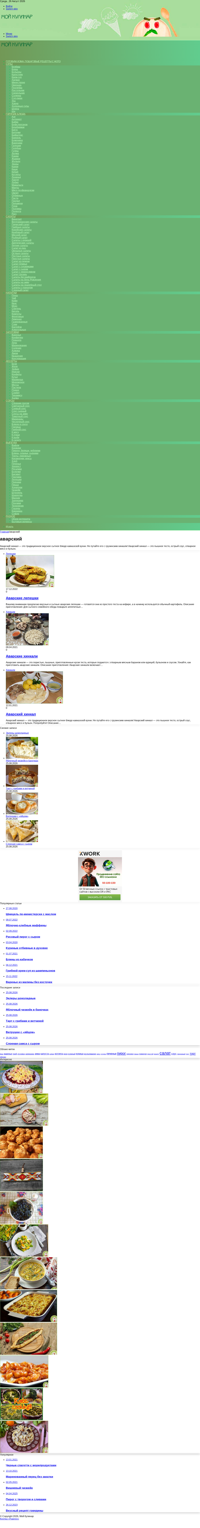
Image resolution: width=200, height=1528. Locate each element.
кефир (51, 1054)
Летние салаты (20, 245)
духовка (21, 1054)
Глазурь (16, 508)
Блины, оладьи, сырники (25, 453)
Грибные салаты (21, 227)
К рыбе (15, 437)
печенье (111, 1053)
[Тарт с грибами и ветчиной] (22, 786)
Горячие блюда (15, 114)
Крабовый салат (20, 232)
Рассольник (18, 90)
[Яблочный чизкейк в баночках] (22, 758)
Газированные (20, 322)
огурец (103, 1054)
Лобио (15, 182)
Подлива (16, 208)
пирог (121, 1053)
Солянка (16, 95)
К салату (16, 440)
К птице (16, 435)
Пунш (15, 295)
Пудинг (15, 390)
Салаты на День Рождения (26, 279)
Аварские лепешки (22, 598)
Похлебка (17, 87)
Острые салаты (20, 253)
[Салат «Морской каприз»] (24, 1125)
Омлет (15, 193)
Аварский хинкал (21, 714)
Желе (15, 366)
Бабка (15, 122)
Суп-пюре (17, 98)
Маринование (19, 345)
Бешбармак (18, 127)
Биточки (16, 132)
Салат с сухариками (23, 266)
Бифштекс (17, 135)
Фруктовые (18, 316)
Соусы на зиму (20, 414)
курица (79, 1053)
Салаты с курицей (21, 240)
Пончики (16, 503)
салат (165, 1053)
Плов (14, 206)
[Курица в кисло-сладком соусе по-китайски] (24, 1386)
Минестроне (18, 82)
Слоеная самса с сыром (19, 844)
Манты (15, 187)
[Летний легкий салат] (24, 1256)
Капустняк (17, 74)
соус (174, 1053)
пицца (136, 1054)
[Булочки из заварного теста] (21, 1157)
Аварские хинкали (22, 656)
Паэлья (16, 201)
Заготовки (12, 332)
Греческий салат (20, 224)
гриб (15, 1054)
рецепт (156, 1054)
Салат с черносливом (23, 272)
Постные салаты (21, 256)
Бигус (15, 130)
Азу (14, 116)
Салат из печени (21, 261)
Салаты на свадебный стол (27, 285)
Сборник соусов (20, 403)
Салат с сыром (20, 269)
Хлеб (14, 461)
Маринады (17, 419)
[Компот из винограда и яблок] (21, 1223)
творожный (181, 1054)
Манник (16, 498)
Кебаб (15, 172)
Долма (15, 153)
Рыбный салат (20, 237)
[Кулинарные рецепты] (16, 28)
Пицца (15, 485)
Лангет (15, 180)
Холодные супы (20, 106)
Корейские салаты (22, 229)
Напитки (11, 293)
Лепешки (17, 479)
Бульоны (16, 72)
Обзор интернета (21, 519)
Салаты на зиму (20, 282)
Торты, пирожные (21, 456)
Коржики (16, 448)
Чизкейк (16, 490)
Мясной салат (19, 235)
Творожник (18, 506)
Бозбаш (16, 66)
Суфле (15, 513)
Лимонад (17, 319)
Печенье (16, 463)
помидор (143, 1054)
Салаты (10, 216)
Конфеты (17, 374)
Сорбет (16, 392)
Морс (14, 306)
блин (1, 1054)
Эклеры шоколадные (17, 733)
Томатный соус (20, 416)
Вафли (15, 445)
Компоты (16, 314)
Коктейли (17, 327)
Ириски (16, 371)
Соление (16, 348)
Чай (14, 298)
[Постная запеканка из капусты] (28, 1288)
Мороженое (18, 382)
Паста (15, 198)
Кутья (15, 377)
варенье (8, 1054)
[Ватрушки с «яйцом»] (22, 813)
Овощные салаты (21, 251)
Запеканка (17, 500)
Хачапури (17, 487)
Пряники (16, 482)
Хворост (16, 466)
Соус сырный (19, 411)
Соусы (10, 400)
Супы (9, 64)
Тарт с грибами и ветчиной (20, 788)
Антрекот (17, 119)
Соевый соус (19, 408)
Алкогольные (19, 329)
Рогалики (17, 469)
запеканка (29, 1054)
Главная (4, 532)
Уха (14, 101)
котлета (59, 1053)
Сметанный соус (21, 406)
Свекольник (18, 93)
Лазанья (16, 177)
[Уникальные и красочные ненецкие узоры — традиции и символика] (21, 1190)
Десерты (11, 361)
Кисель (15, 311)
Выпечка (11, 442)
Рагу (14, 214)
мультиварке (90, 1054)
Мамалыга (17, 185)
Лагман (16, 80)
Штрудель (17, 492)
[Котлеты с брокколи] (21, 1419)
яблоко (3, 1057)
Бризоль (16, 137)
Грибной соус (19, 429)
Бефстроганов (20, 124)
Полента (16, 211)
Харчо (15, 103)
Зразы (15, 164)
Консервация (19, 358)
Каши (15, 169)
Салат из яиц (19, 248)
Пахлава (16, 477)
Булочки (16, 471)
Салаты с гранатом (22, 287)
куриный (71, 1054)
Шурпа (15, 109)
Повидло (16, 340)
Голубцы (16, 148)
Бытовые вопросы (22, 521)
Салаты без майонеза (24, 277)
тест (187, 1054)
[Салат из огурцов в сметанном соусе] (24, 1452)
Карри (15, 166)
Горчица (16, 427)
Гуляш (15, 151)
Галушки (16, 145)
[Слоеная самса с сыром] (22, 841)
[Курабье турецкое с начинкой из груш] (28, 1354)
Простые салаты (21, 258)
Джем (15, 353)
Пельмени (17, 203)
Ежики (15, 156)
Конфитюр (17, 337)
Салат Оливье (19, 264)
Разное (10, 516)
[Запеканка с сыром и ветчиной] (28, 1321)
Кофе (15, 300)
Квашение (17, 356)
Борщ (15, 69)
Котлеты (16, 174)
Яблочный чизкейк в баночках (22, 760)
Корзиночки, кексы (22, 458)
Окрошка (16, 85)
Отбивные (17, 195)
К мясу (15, 432)
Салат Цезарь (19, 274)
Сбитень (16, 308)
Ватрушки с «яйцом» (17, 816)
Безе (14, 364)
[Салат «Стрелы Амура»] (21, 1092)
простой (150, 1054)
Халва (15, 398)
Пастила (16, 387)
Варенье (16, 335)
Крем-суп (17, 77)
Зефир (15, 369)
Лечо (14, 343)
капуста (45, 1054)
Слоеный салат (20, 290)
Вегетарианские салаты (25, 222)
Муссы (15, 385)
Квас (14, 303)
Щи (13, 111)
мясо (98, 1054)
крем (65, 1054)
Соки (14, 324)
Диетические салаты (23, 243)
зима (37, 1053)
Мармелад (17, 379)
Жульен (16, 161)
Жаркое (16, 158)
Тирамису (17, 395)
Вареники (17, 143)
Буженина (17, 140)
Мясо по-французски (23, 190)
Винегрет (17, 219)
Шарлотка (17, 495)
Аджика (16, 350)
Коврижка (17, 511)
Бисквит (16, 474)
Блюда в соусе (20, 424)
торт (193, 1053)
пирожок (130, 1054)
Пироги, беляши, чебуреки (26, 450)
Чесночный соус (20, 421)
